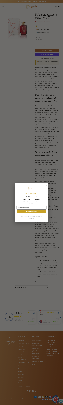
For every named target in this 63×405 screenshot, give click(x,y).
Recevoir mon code (31, 211)
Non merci (31, 218)
